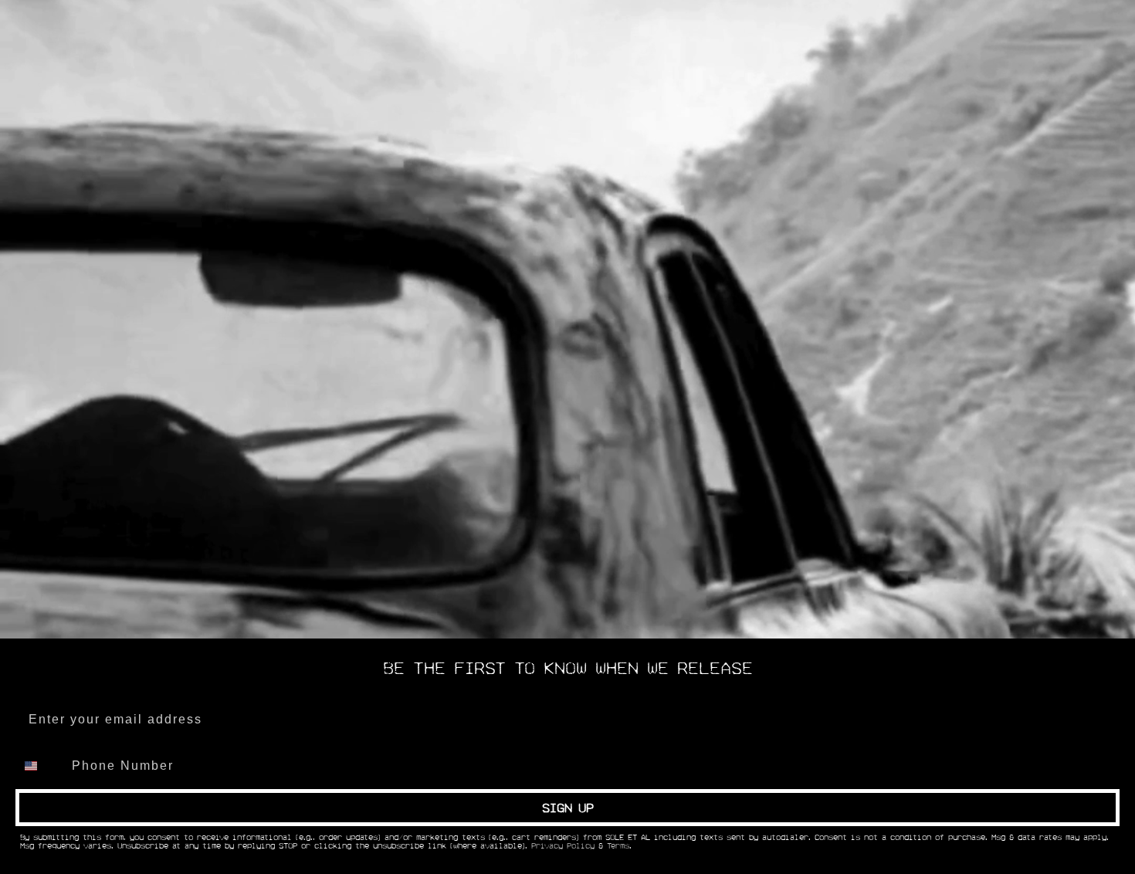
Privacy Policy (563, 846)
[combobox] (40, 766)
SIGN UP (568, 807)
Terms (618, 846)
